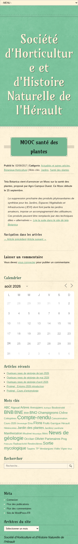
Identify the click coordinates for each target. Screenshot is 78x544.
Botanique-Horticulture (15, 170)
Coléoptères (10, 418)
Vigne (64, 448)
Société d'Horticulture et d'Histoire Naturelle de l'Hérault (39, 74)
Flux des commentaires (19, 508)
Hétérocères (10, 428)
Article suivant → (36, 239)
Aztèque (47, 408)
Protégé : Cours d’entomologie (22, 390)
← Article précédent (15, 239)
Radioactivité (20, 444)
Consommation (59, 418)
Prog (64, 438)
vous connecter (27, 262)
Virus (69, 449)
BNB (9, 412)
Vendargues (46, 448)
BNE (18, 412)
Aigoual (15, 407)
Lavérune (58, 428)
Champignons (48, 413)
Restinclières (35, 443)
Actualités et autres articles (55, 165)
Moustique (37, 434)
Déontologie (22, 423)
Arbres (24, 407)
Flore (37, 423)
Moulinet (27, 433)
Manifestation (13, 433)
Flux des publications (18, 504)
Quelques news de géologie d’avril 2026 (27, 382)
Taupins (31, 448)
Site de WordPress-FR (18, 513)
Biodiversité (58, 407)
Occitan (29, 438)
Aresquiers (36, 407)
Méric (45, 433)
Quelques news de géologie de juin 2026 (28, 373)
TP (37, 448)
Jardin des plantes (30, 428)
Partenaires (52, 439)
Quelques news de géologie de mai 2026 (28, 377)
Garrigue (55, 423)
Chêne (63, 412)
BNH (26, 413)
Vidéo (57, 448)
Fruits (46, 423)
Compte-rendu (34, 417)
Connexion (12, 499)
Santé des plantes (59, 170)
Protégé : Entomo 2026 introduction (25, 386)
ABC (7, 407)
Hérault (65, 423)
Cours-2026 (10, 423)
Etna (30, 423)
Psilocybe (8, 444)
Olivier (39, 439)
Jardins (45, 170)
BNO (33, 412)
